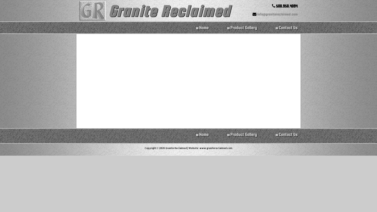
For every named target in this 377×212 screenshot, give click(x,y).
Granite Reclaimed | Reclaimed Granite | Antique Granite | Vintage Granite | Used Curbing (93, 11)
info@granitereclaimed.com (277, 14)
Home (203, 134)
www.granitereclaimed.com (215, 148)
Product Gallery (243, 134)
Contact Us (288, 134)
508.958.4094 (286, 6)
